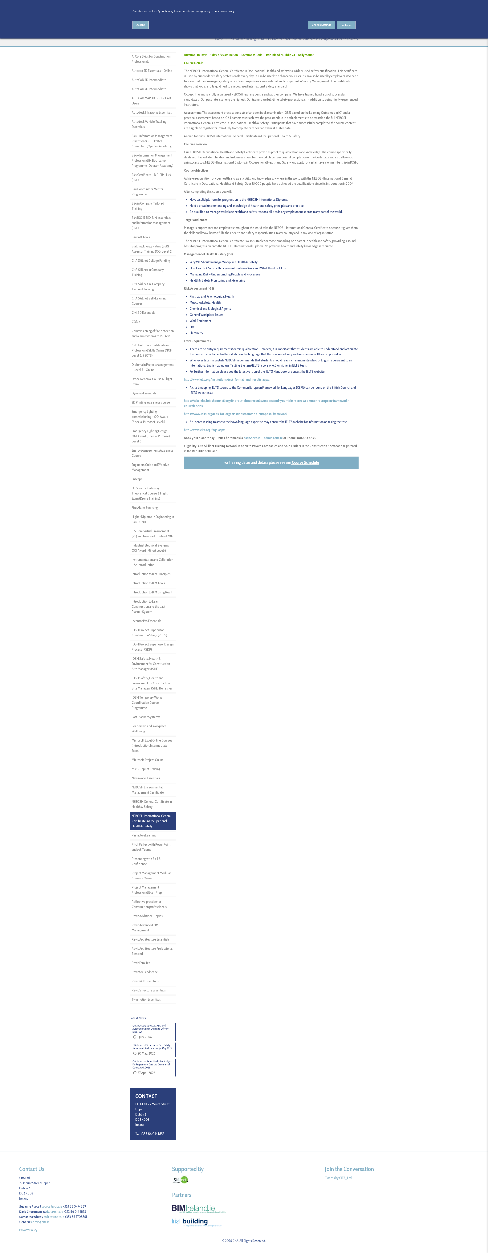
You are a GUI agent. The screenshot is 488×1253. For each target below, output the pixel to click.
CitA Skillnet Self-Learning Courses (149, 301)
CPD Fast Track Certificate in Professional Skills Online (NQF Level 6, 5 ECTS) (152, 350)
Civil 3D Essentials (143, 313)
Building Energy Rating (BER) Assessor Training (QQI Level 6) (152, 249)
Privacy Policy (28, 1230)
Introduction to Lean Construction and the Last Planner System (148, 606)
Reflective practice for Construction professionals (149, 904)
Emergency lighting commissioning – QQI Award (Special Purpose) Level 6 (150, 416)
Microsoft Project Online (148, 760)
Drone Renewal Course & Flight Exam (152, 381)
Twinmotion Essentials (146, 999)
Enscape (137, 479)
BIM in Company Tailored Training (148, 206)
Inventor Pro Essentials (146, 621)
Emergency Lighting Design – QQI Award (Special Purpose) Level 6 (151, 436)
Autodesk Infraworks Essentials (152, 112)
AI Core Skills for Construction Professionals (151, 59)
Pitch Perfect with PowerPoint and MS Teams (151, 847)
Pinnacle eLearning (144, 835)
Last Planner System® (146, 717)
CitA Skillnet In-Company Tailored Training (148, 286)
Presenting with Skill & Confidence (146, 861)
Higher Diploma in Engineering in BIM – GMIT (153, 519)
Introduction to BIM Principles (151, 574)
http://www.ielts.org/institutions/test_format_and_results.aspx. (227, 379)
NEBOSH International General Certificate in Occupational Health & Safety (151, 821)
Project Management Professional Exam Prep (147, 890)
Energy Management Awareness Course (152, 453)
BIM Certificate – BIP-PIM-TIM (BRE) (151, 177)
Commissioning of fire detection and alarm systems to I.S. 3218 (153, 333)
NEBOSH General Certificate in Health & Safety (152, 804)
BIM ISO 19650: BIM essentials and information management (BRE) (151, 223)
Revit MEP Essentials (145, 981)
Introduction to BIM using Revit (152, 592)
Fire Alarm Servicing (145, 508)
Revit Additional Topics (147, 916)
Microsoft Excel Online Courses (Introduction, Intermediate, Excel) (152, 745)
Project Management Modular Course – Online (151, 875)
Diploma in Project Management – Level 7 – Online (153, 367)
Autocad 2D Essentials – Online (152, 71)
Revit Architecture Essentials (150, 939)
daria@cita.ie (251, 438)
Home (219, 39)
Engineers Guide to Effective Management (150, 467)
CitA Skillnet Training (242, 39)
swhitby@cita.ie (54, 1217)
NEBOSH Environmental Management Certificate (148, 790)
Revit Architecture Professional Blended (152, 951)
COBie (136, 322)
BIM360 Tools (141, 237)
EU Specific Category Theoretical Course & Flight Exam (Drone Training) (150, 493)
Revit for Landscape (145, 972)
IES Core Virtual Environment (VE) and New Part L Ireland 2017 (152, 533)
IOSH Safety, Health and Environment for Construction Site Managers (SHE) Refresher (152, 683)
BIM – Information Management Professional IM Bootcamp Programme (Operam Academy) (152, 160)
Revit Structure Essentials (149, 990)
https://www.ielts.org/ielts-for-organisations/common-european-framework (235, 414)
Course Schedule (305, 462)
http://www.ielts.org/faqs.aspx (204, 430)
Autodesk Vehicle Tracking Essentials (149, 124)
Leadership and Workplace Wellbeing (149, 728)
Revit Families (141, 963)
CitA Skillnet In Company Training (148, 272)
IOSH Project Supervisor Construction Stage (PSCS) (149, 632)
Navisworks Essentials (146, 778)
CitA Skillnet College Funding (151, 260)
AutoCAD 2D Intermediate (149, 80)
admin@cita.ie (273, 438)
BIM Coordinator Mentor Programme (147, 191)
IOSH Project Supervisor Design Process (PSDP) (152, 647)
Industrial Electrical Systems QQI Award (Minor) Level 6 (150, 548)
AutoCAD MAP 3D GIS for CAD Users (151, 100)
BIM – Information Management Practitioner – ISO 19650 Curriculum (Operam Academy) (152, 141)
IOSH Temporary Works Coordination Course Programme (147, 702)
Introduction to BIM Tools (148, 583)
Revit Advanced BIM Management (145, 927)
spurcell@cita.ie (52, 1206)
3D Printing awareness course (151, 402)
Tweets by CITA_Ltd (338, 1178)
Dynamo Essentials (144, 393)
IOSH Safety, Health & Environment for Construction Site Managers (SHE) (151, 664)
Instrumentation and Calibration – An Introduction (152, 562)
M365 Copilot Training (146, 769)
